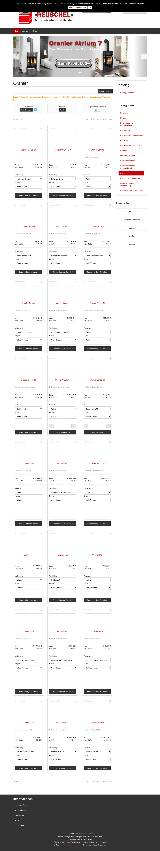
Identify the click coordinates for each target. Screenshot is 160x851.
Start (16, 31)
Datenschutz (20, 815)
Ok (90, 7)
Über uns (25, 31)
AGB (17, 820)
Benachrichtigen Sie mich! (29, 195)
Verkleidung (19, 175)
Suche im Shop (105, 91)
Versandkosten (20, 810)
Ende (110, 119)
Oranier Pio (29, 554)
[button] (20, 56)
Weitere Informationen (77, 7)
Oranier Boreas (97, 149)
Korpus (17, 182)
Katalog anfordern (127, 92)
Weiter (104, 119)
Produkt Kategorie (26, 110)
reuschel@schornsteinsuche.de (70, 845)
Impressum (19, 825)
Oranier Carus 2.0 (28, 149)
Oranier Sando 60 (63, 379)
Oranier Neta (28, 463)
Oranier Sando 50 (97, 303)
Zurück (93, 119)
